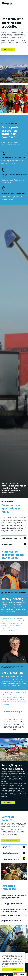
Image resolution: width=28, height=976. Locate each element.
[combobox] (20, 974)
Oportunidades (8, 49)
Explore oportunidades (10, 840)
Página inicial (4, 975)
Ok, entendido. (12, 969)
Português (21, 974)
